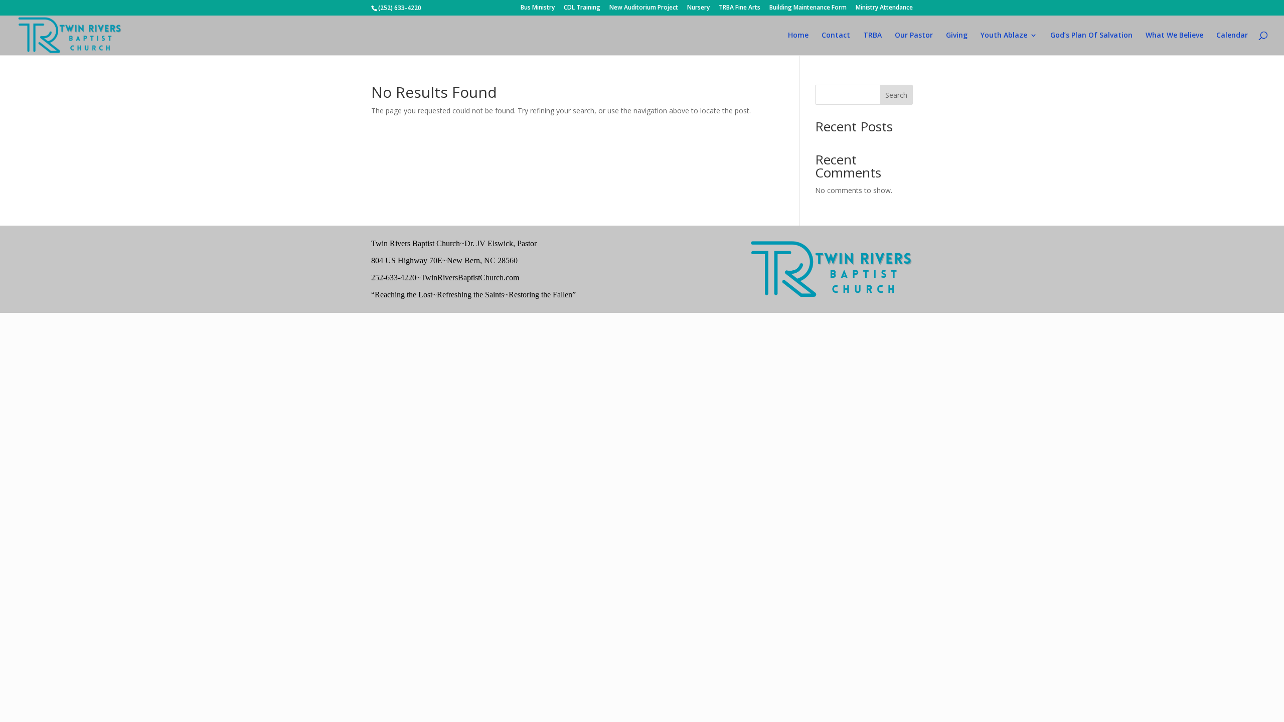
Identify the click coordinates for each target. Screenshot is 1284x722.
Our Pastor (914, 36)
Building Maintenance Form (808, 8)
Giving (957, 36)
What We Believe (1174, 36)
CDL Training (582, 8)
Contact (836, 36)
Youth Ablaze (1004, 36)
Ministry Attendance (884, 8)
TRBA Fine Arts (739, 8)
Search (896, 95)
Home (798, 36)
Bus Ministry (538, 8)
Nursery (698, 8)
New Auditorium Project (643, 8)
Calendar (1232, 36)
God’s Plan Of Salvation (1091, 36)
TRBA (872, 36)
